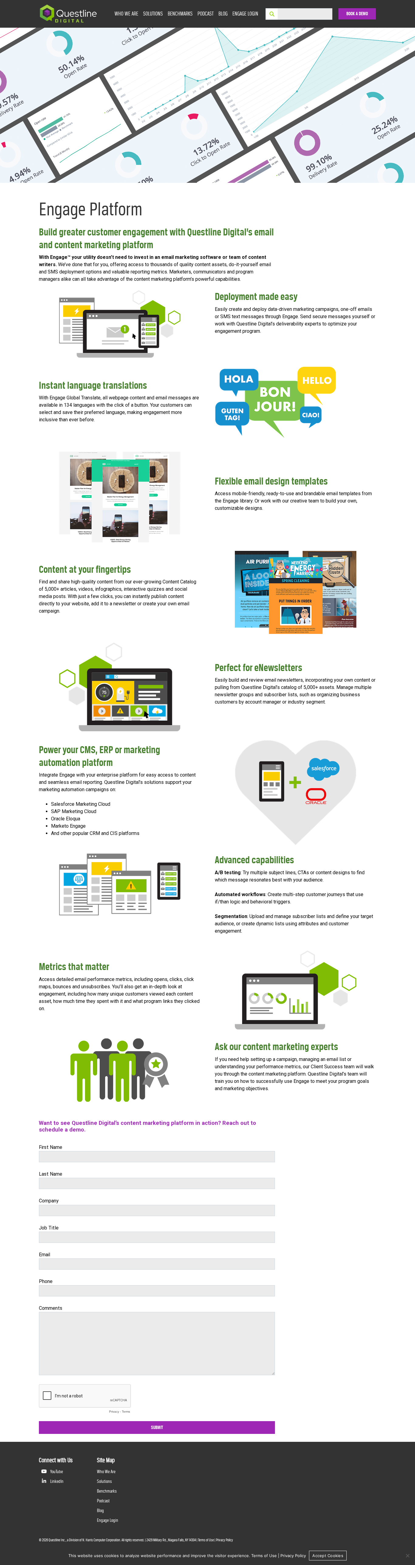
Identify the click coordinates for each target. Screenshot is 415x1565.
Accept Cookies (327, 1555)
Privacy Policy (224, 1540)
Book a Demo (357, 13)
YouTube (56, 1471)
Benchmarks (180, 13)
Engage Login (245, 13)
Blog (223, 13)
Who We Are (126, 13)
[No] (407, 1556)
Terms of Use (206, 1540)
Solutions (153, 13)
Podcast (205, 13)
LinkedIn (56, 1481)
